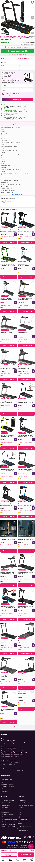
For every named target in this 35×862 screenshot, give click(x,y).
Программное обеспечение (9, 819)
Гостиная (21, 810)
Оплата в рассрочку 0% (18, 51)
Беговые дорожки (22, 36)
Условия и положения (8, 786)
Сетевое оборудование (24, 802)
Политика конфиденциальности (12, 94)
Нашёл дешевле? (16, 850)
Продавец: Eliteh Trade (23, 579)
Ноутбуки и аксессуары (8, 824)
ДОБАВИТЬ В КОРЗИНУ (9, 854)
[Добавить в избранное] (14, 214)
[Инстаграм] (28, 838)
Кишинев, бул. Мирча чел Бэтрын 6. (14, 118)
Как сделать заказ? (7, 779)
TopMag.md (14, 845)
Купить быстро (7, 242)
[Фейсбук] (25, 838)
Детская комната (23, 817)
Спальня (21, 807)
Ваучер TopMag (6, 802)
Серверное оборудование (25, 805)
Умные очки (5, 817)
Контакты (4, 789)
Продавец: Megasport (23, 271)
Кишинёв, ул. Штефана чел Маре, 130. (14, 117)
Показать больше (16, 193)
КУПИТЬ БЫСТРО (25, 854)
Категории (4, 796)
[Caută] (10, 860)
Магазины (5, 791)
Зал (19, 814)
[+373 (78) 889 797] (17, 860)
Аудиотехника (6, 805)
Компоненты (21, 800)
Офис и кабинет (23, 819)
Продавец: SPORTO (23, 544)
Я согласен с (12, 94)
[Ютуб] (30, 838)
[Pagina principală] (3, 860)
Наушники (5, 807)
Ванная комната (23, 830)
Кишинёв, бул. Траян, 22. (11, 120)
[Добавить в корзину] (15, 234)
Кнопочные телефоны (8, 814)
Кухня (20, 812)
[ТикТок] (33, 838)
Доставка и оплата (7, 782)
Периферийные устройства (9, 821)
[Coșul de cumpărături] (24, 860)
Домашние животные (8, 800)
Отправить (17, 99)
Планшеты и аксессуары (9, 826)
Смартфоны (5, 810)
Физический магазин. (10, 115)
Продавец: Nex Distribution (18, 54)
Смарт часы (5, 812)
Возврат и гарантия (7, 784)
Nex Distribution (24, 58)
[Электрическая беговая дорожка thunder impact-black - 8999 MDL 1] (17, 17)
